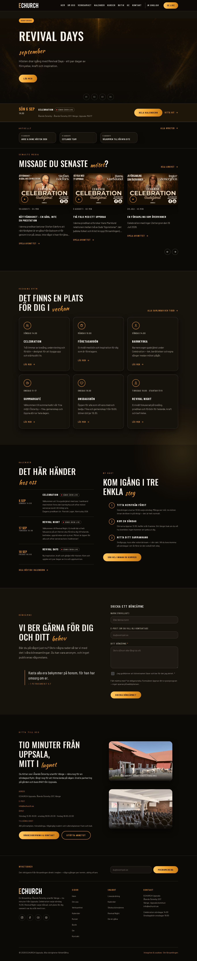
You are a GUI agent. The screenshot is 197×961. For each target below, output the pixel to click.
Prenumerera (165, 869)
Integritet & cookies (153, 952)
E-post (129, 628)
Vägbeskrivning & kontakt (39, 835)
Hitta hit (170, 112)
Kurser (111, 5)
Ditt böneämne (119, 643)
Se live (171, 5)
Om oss (71, 5)
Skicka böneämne (116, 907)
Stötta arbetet (76, 835)
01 (86, 97)
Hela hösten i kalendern (32, 570)
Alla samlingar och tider (161, 310)
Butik (121, 5)
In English (153, 5)
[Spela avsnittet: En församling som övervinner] (152, 189)
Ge (128, 5)
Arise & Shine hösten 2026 (34, 139)
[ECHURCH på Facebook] (30, 917)
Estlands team (69, 139)
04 (110, 97)
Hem (63, 5)
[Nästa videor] (175, 252)
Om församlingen (170, 952)
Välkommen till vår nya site (116, 139)
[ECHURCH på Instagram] (22, 917)
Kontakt (137, 5)
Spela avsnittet (27, 243)
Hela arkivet (168, 167)
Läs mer (28, 78)
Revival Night (114, 913)
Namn (120, 613)
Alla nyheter (168, 128)
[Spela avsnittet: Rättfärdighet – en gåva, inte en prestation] (44, 189)
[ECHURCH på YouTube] (38, 917)
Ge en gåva (113, 919)
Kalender (99, 5)
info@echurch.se (26, 806)
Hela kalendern (148, 112)
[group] (98, 57)
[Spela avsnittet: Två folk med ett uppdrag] (98, 189)
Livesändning (114, 896)
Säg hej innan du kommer (122, 557)
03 (102, 97)
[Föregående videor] (168, 252)
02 (94, 97)
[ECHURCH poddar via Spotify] (46, 917)
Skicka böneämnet (126, 695)
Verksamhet (85, 5)
